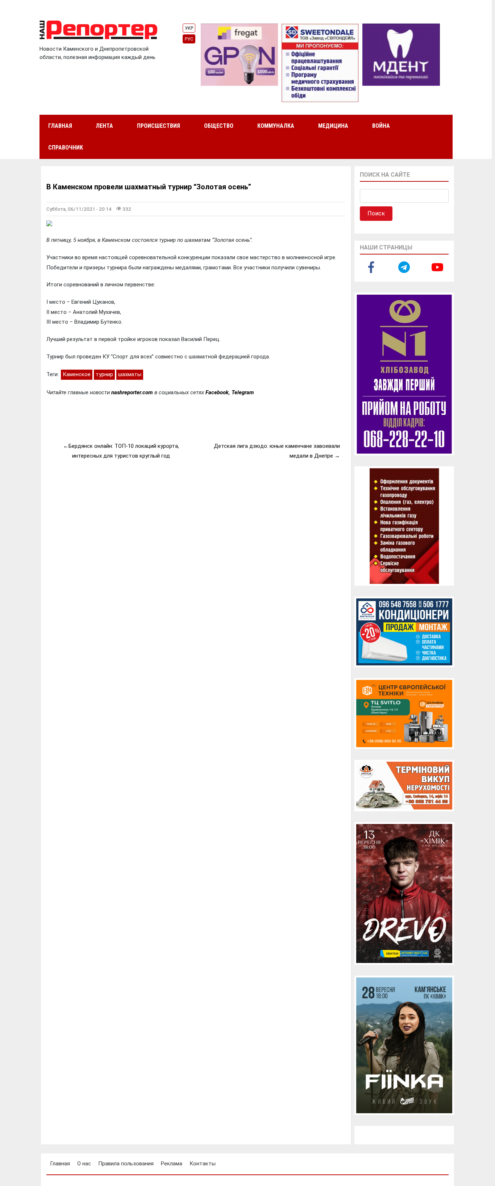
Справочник (65, 147)
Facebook (217, 392)
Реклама (171, 1163)
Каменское (77, 374)
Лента (104, 125)
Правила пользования (126, 1163)
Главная (60, 125)
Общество (218, 125)
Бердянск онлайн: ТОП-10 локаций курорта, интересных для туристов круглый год (123, 451)
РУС (189, 39)
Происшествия (158, 125)
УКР (189, 28)
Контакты (203, 1163)
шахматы (129, 374)
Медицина (333, 125)
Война (381, 125)
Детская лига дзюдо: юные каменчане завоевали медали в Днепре (277, 451)
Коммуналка (275, 125)
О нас (84, 1163)
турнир (104, 374)
